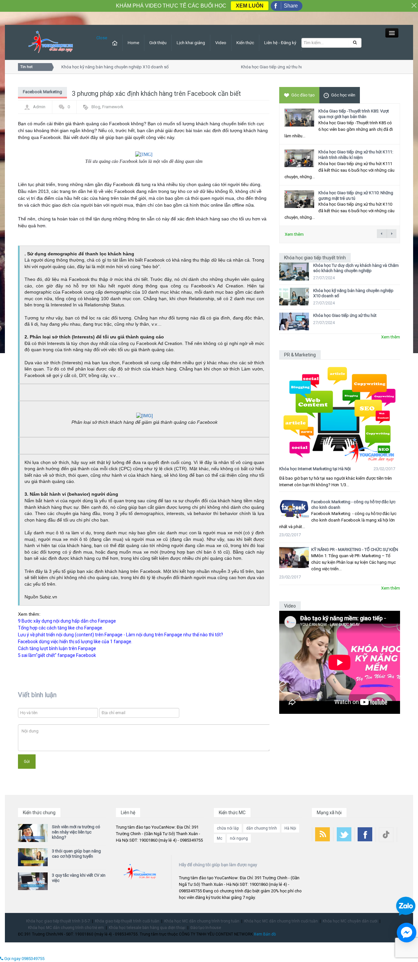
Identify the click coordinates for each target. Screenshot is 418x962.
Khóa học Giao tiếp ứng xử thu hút (266, 66)
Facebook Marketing (42, 91)
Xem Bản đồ (265, 934)
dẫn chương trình (261, 828)
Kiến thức (245, 42)
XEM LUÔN (250, 6)
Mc (219, 838)
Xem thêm (294, 234)
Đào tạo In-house (205, 927)
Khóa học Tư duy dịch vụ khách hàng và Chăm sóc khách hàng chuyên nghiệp (356, 268)
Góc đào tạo (303, 95)
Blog (95, 106)
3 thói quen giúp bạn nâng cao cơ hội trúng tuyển (76, 854)
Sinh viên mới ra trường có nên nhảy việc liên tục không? (76, 832)
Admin (39, 106)
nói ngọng (239, 838)
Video (220, 42)
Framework (112, 106)
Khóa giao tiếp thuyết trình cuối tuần (127, 921)
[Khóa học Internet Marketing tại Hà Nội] (339, 411)
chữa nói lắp (228, 828)
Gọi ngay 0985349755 (23, 958)
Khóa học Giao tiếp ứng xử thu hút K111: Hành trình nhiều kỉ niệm (355, 154)
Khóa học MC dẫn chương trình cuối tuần (281, 921)
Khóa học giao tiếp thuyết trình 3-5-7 (58, 921)
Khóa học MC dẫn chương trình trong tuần (201, 921)
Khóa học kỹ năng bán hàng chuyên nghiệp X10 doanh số (109, 66)
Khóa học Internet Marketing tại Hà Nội (315, 468)
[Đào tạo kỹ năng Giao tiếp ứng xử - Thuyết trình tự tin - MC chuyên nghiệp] (50, 42)
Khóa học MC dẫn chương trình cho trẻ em (66, 927)
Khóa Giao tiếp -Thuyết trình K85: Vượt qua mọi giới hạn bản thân (353, 114)
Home (133, 42)
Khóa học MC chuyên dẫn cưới (350, 921)
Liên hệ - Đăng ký (280, 42)
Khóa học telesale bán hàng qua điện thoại (147, 927)
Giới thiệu (158, 42)
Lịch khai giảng (191, 42)
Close (101, 37)
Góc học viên (343, 95)
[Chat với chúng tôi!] (406, 932)
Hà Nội (290, 828)
